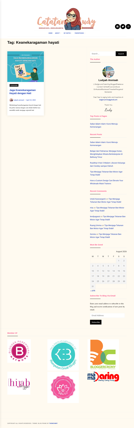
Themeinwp (53, 423)
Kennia (93, 234)
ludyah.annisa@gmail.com (108, 100)
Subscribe (96, 322)
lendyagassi (95, 216)
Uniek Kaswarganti (98, 199)
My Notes (67, 33)
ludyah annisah (19, 100)
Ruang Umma (95, 225)
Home (51, 33)
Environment (14, 85)
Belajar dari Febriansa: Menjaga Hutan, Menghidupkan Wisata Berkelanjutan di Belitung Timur (106, 154)
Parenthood (79, 33)
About (57, 33)
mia (91, 208)
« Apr (92, 291)
